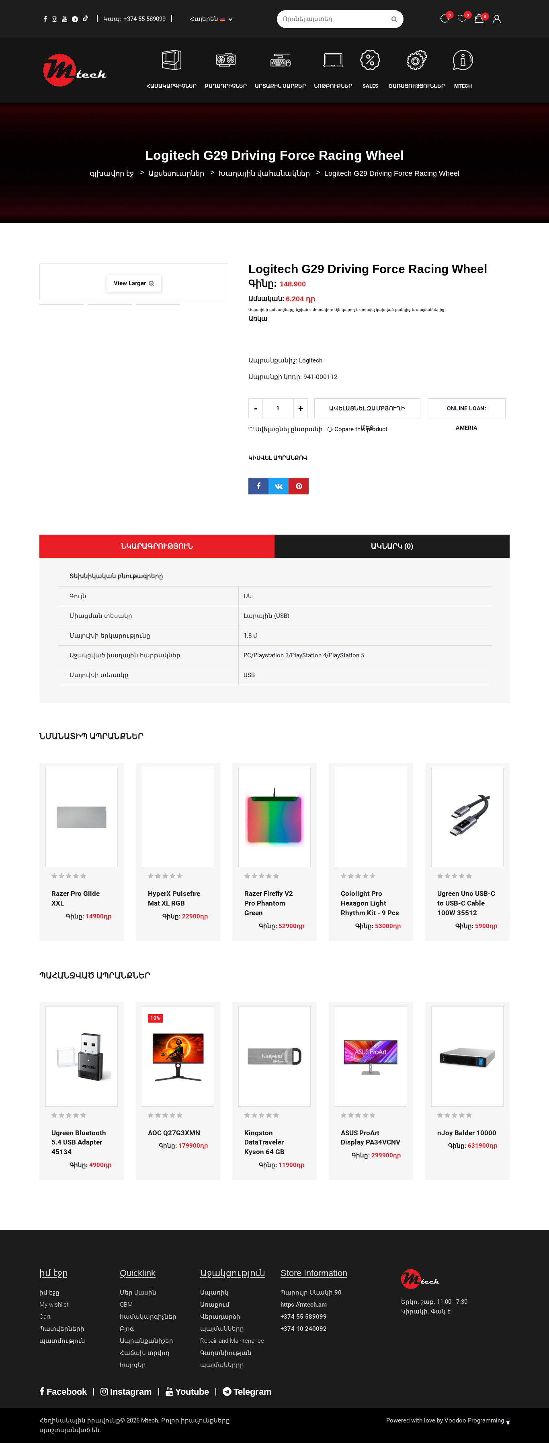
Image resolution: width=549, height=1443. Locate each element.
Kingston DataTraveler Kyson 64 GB (264, 1142)
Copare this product (360, 429)
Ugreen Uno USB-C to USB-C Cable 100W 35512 (466, 903)
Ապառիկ (214, 1292)
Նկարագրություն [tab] (157, 546)
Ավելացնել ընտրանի (288, 429)
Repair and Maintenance (232, 1340)
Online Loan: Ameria (466, 411)
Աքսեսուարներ (177, 173)
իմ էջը (49, 1292)
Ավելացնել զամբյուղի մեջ (367, 411)
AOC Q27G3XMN (174, 1133)
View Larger (130, 283)
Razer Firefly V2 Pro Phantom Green (268, 903)
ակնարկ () (392, 546)
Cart (45, 1316)
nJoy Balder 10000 (466, 1133)
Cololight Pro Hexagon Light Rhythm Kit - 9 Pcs (370, 903)
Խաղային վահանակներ (265, 173)
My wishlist (54, 1304)
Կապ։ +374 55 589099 (135, 19)
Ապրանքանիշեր (146, 1340)
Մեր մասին (138, 1292)
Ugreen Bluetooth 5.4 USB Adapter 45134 (78, 1142)
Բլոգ (127, 1328)
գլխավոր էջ (112, 173)
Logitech (310, 360)
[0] (462, 19)
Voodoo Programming (475, 1420)
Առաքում (214, 1304)
